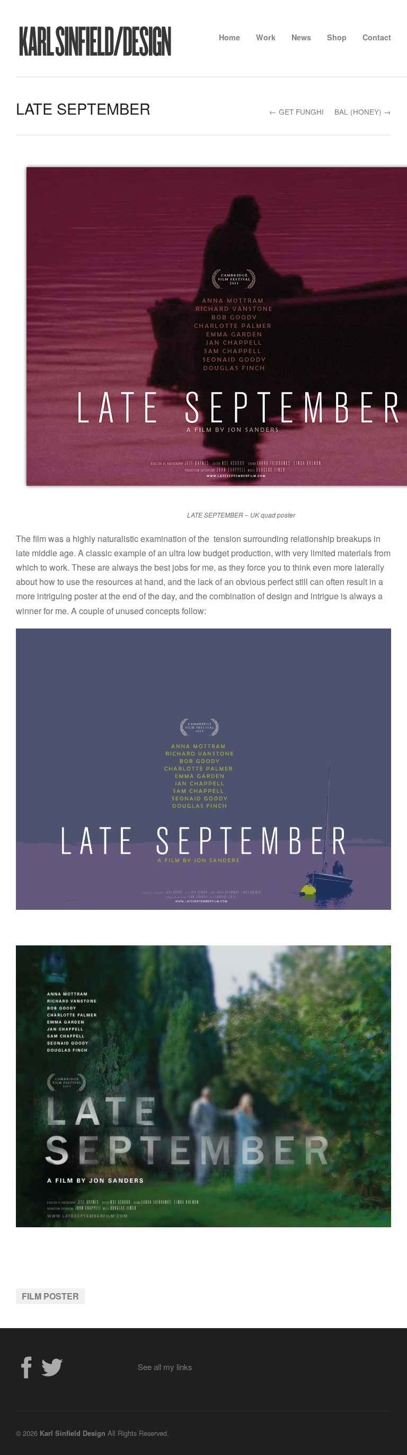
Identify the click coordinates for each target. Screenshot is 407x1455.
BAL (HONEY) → (362, 111)
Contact (376, 37)
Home (229, 37)
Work (266, 37)
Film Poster (50, 1296)
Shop (337, 37)
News (301, 37)
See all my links (165, 1366)
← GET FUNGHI (296, 111)
